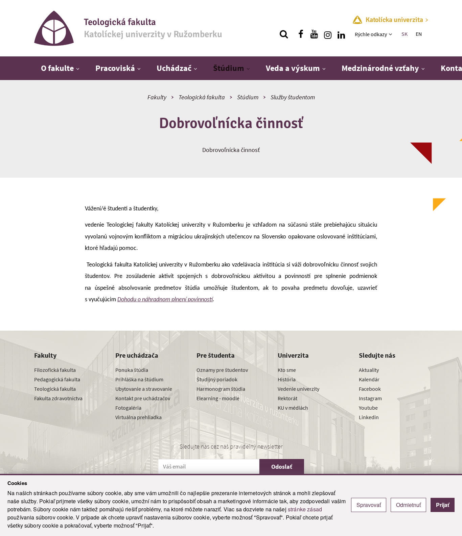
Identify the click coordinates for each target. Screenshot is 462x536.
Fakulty (156, 97)
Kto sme (287, 369)
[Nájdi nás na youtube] (314, 34)
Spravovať (368, 505)
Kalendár (369, 379)
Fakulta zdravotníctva (58, 398)
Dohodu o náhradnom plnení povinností (165, 300)
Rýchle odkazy (371, 34)
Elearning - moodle (218, 398)
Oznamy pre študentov (222, 369)
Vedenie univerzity (298, 388)
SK (404, 33)
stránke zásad (305, 509)
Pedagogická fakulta (57, 379)
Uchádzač (174, 68)
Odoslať (281, 466)
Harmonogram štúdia (221, 388)
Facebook (370, 388)
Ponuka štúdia (131, 369)
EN (419, 33)
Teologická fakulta (202, 97)
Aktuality (369, 369)
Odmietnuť (408, 505)
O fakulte (57, 68)
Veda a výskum (293, 68)
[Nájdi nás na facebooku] (300, 34)
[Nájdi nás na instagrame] (327, 34)
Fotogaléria (128, 407)
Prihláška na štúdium (139, 379)
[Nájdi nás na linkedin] (341, 34)
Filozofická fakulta (55, 369)
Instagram (370, 398)
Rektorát (287, 398)
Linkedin (369, 417)
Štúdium (228, 68)
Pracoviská (115, 68)
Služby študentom (293, 97)
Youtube (368, 407)
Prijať (442, 505)
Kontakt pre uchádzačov (142, 398)
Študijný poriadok (217, 379)
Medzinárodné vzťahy (380, 68)
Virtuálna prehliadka (138, 417)
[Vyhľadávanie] (284, 34)
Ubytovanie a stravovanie (143, 388)
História (287, 379)
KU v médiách (293, 407)
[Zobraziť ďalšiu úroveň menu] (391, 34)
